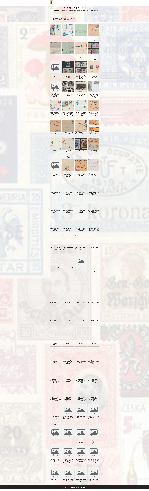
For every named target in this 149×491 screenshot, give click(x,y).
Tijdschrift (88, 2)
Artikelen (78, 2)
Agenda (70, 2)
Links (98, 2)
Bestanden (93, 2)
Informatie (65, 2)
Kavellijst (74, 2)
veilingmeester (54, 11)
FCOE (55, 2)
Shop (83, 2)
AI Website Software (74, 489)
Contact (74, 485)
